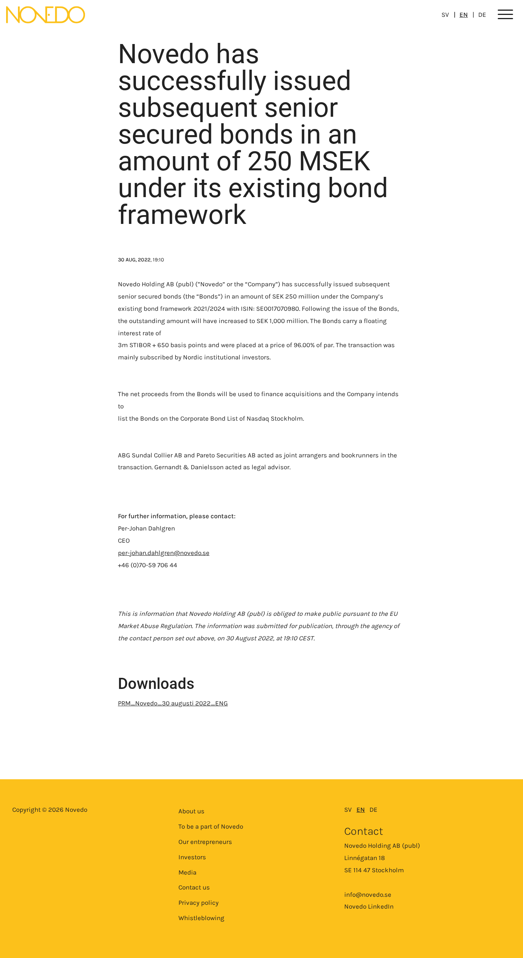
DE (482, 14)
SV (445, 14)
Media (187, 872)
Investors (192, 857)
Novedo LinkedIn (369, 906)
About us (191, 811)
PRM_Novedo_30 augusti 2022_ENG (173, 703)
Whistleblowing (201, 918)
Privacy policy (198, 902)
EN (463, 14)
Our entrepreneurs (205, 841)
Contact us (194, 887)
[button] (505, 14)
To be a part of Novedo (210, 826)
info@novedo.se (367, 894)
